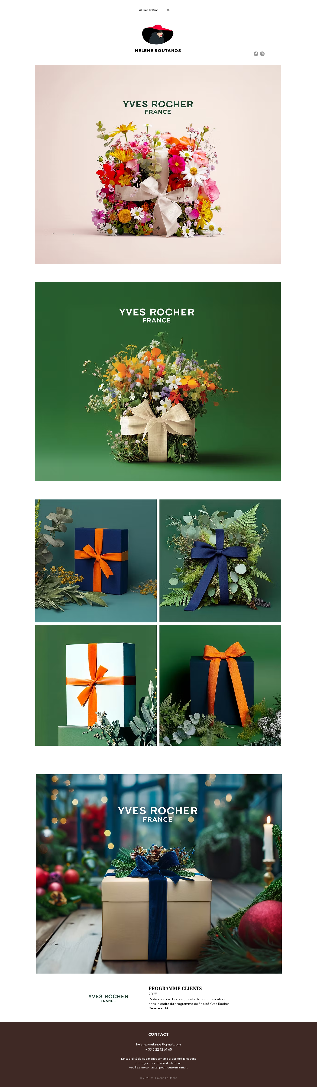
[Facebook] (256, 53)
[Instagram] (262, 53)
